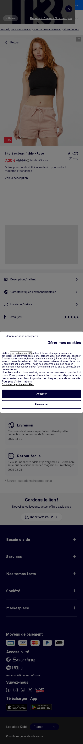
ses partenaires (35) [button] (21, 353)
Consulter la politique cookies (18, 384)
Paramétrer (41, 404)
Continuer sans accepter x (22, 336)
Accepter (41, 393)
